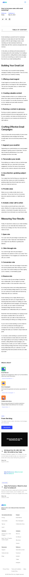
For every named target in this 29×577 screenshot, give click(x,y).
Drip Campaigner (19, 520)
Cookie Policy (14, 571)
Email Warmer (19, 517)
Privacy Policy (6, 569)
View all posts (7, 427)
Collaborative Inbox (20, 524)
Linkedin (18, 556)
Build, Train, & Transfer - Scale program (7, 539)
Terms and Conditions (16, 569)
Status (24, 569)
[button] (25, 2)
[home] (5, 2)
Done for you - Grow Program (6, 534)
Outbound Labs (5, 553)
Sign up (3, 524)
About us (18, 533)
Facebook (18, 553)
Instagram (18, 562)
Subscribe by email (20, 549)
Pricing (3, 517)
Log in (3, 527)
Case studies (4, 520)
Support (3, 549)
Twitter (17, 559)
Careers (17, 543)
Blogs (3, 556)
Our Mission (18, 536)
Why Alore (18, 540)
